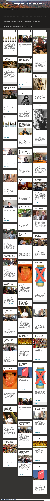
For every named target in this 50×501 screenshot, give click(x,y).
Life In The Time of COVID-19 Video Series (10, 19)
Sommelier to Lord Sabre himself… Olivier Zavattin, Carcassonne (40, 106)
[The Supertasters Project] (25, 273)
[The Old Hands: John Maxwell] (25, 186)
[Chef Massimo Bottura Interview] (10, 64)
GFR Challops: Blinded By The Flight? (24, 92)
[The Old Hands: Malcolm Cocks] (40, 158)
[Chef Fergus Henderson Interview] (25, 39)
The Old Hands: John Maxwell (22, 180)
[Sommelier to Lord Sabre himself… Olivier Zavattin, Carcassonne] (40, 119)
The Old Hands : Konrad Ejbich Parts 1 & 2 (9, 172)
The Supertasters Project (24, 262)
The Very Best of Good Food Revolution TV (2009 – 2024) (35, 16)
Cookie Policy (15, 499)
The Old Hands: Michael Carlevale (38, 76)
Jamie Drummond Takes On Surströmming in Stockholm (40, 33)
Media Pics (27, 26)
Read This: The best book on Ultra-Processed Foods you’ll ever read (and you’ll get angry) (24, 125)
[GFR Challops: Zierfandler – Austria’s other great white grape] (10, 317)
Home (32, 26)
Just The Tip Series (6, 14)
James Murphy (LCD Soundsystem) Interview (24, 60)
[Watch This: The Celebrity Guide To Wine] (10, 94)
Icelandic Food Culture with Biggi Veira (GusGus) (9, 256)
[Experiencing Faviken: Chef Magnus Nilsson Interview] (25, 241)
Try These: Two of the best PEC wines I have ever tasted (9, 117)
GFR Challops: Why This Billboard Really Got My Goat (24, 364)
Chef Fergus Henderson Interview (23, 32)
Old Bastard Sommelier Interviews (24, 11)
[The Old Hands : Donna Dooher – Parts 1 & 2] (40, 186)
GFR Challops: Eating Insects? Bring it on (23, 336)
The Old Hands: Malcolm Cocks (38, 150)
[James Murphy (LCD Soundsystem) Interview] (25, 68)
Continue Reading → (7, 52)
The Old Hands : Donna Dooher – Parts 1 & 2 (39, 180)
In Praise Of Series (15, 14)
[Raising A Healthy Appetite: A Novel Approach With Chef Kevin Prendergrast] (25, 312)
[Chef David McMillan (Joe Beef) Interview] (25, 213)
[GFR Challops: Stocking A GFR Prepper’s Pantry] (40, 343)
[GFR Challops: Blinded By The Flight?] (25, 100)
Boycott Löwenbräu (39, 262)
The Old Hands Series (20, 16)
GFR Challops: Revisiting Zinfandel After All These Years (9, 340)
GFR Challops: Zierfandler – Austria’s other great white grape (9, 311)
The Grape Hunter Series (33, 14)
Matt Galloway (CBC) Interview (7, 226)
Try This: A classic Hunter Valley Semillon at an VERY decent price (9, 33)
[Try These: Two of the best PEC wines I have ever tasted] (10, 123)
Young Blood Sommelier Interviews (9, 11)
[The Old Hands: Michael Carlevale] (40, 84)
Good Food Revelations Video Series (25, 19)
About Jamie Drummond (7, 9)
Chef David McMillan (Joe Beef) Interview (24, 207)
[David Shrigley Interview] (10, 204)
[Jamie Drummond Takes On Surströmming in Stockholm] (40, 45)
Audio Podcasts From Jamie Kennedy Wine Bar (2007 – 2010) (13, 26)
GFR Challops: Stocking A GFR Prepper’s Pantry (40, 336)
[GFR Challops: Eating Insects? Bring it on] (25, 341)
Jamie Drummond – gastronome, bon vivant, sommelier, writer (25, 3)
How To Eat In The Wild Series (36, 11)
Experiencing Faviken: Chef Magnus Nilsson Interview (24, 234)
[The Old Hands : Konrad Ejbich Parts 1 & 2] (10, 178)
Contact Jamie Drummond (18, 9)
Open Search (47, 26)
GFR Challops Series (23, 14)
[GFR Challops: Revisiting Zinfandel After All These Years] (10, 347)
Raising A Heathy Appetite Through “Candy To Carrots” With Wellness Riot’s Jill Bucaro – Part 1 (24, 152)
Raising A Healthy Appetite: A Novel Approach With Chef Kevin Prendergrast (23, 303)
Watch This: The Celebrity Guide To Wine (9, 88)
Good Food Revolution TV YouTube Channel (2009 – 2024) (12, 21)
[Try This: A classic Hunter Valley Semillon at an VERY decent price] (10, 39)
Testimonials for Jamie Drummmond (30, 9)
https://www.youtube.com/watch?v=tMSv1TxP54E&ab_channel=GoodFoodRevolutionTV (24, 52)
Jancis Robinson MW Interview (38, 236)
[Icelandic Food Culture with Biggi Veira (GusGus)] (10, 262)
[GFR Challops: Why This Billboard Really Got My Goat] (25, 372)
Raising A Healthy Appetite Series (9, 16)
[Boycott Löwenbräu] (40, 275)
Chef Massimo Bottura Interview (7, 59)
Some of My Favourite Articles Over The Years (33, 21)
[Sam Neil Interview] (40, 215)
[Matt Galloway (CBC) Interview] (10, 234)
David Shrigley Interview (9, 198)
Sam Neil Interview (39, 208)
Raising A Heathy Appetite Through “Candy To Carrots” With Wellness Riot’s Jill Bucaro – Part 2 (9, 144)
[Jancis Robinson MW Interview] (40, 242)
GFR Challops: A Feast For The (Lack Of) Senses (40, 306)
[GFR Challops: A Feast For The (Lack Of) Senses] (40, 313)
